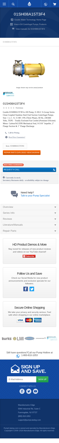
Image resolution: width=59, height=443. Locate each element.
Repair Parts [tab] (9, 233)
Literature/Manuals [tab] (13, 227)
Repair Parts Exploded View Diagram (21, 155)
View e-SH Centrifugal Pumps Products (30, 24)
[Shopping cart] (54, 3)
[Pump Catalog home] (29, 3)
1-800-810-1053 (29, 358)
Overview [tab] (8, 210)
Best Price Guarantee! (18, 140)
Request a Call (11, 173)
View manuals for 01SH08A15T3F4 (30, 29)
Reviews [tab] (7, 221)
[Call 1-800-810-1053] (45, 3)
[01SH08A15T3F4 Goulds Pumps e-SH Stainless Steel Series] (29, 69)
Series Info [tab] (8, 216)
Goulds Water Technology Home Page (30, 20)
